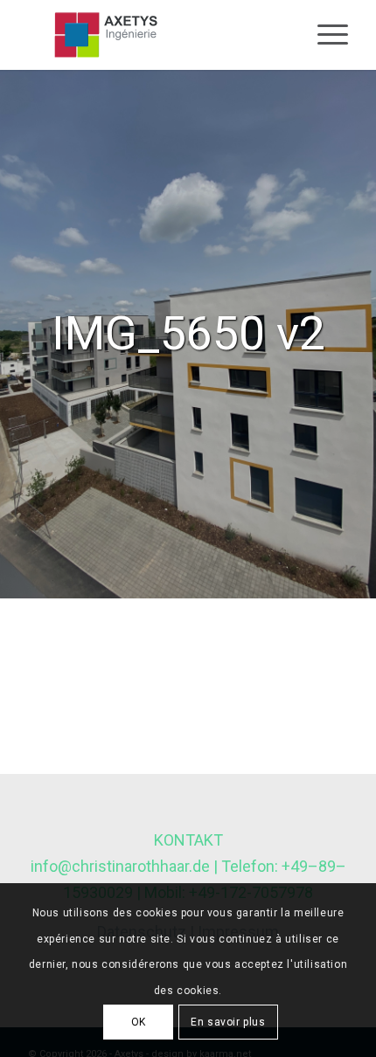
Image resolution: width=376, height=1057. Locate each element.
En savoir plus (228, 1022)
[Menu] (324, 35)
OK (138, 1022)
